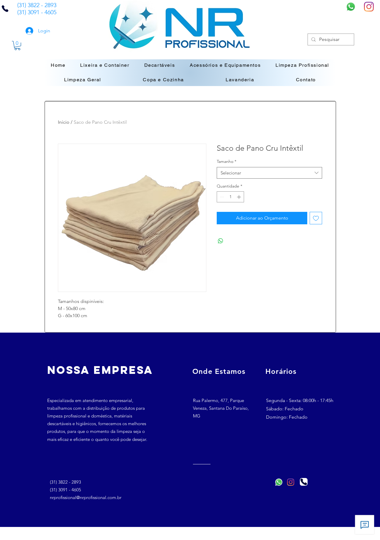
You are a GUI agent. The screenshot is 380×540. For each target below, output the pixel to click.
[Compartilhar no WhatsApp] (220, 240)
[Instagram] (369, 7)
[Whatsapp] (351, 7)
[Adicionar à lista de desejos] (316, 218)
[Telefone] (304, 482)
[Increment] (239, 197)
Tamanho (226, 161)
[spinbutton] (230, 197)
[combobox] (269, 173)
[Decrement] (221, 197)
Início (63, 122)
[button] (17, 45)
